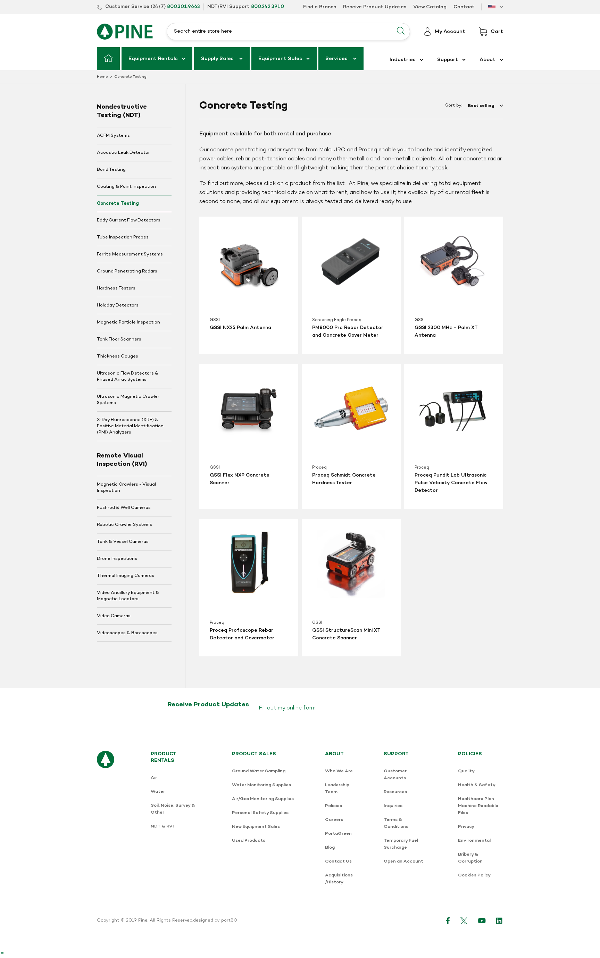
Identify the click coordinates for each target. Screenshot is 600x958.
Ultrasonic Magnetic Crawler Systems (128, 400)
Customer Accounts (395, 774)
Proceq (319, 467)
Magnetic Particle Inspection (128, 322)
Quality (466, 771)
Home (102, 76)
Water (158, 792)
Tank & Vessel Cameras (123, 542)
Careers (334, 820)
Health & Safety (476, 785)
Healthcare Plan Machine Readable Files (478, 806)
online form (301, 708)
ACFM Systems (113, 136)
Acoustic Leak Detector (123, 153)
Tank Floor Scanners (119, 339)
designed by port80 (215, 920)
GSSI (215, 320)
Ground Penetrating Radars (127, 271)
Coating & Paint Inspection (126, 187)
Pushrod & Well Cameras (124, 508)
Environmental (474, 840)
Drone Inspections (117, 559)
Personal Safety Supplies (260, 813)
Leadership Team (337, 788)
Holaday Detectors (118, 305)
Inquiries (393, 806)
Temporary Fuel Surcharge (401, 844)
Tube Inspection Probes (123, 237)
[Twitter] (464, 920)
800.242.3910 (267, 6)
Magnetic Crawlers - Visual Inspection (126, 487)
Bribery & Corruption (470, 857)
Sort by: (453, 105)
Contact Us (338, 861)
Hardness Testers (116, 288)
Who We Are (339, 771)
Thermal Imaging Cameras (125, 576)
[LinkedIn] (499, 920)
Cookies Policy (474, 875)
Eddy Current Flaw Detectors (128, 220)
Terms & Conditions (396, 823)
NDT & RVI (162, 826)
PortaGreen (338, 834)
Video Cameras (114, 616)
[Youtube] (482, 920)
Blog (330, 847)
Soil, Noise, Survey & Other (173, 808)
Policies (333, 806)
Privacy (466, 827)
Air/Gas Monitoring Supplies (263, 799)
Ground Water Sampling (258, 771)
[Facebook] (448, 920)
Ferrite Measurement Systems (130, 254)
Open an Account (403, 861)
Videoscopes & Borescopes (127, 633)
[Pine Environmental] (125, 31)
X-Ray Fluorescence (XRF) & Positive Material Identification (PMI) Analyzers (130, 426)
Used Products (248, 840)
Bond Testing (111, 170)
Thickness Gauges (117, 356)
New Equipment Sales (256, 827)
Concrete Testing (118, 204)
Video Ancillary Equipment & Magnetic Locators (128, 596)
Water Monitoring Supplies (261, 785)
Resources (395, 792)
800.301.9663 (183, 6)
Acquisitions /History (339, 878)
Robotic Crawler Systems (124, 525)
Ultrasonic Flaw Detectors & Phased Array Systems (127, 376)
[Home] (108, 58)
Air (154, 778)
